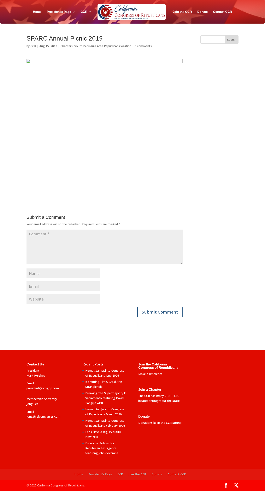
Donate (202, 11)
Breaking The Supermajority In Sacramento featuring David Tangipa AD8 (105, 398)
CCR (84, 11)
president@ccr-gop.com (42, 388)
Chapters (66, 46)
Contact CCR (222, 11)
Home (37, 11)
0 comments (143, 46)
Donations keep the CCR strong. (160, 423)
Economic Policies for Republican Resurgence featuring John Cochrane (101, 448)
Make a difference (150, 374)
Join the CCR (182, 11)
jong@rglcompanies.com (43, 416)
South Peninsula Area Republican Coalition (102, 46)
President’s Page (59, 11)
